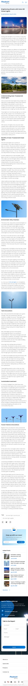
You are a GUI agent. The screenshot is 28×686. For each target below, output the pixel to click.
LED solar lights (13, 282)
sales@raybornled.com (11, 611)
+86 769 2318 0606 (10, 615)
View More (5, 590)
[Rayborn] (5, 2)
